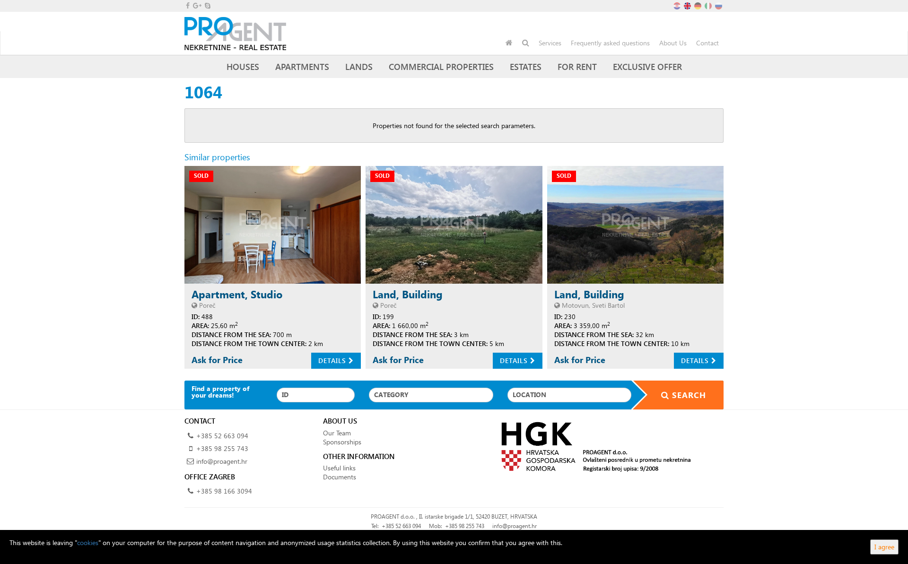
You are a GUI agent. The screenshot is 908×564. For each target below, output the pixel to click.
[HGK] (592, 446)
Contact (707, 42)
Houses (243, 66)
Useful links (339, 467)
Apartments (302, 66)
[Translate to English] (688, 4)
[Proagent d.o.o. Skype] (206, 5)
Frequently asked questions (610, 42)
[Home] (509, 43)
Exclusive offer (647, 66)
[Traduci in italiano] (709, 4)
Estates (525, 66)
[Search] (525, 43)
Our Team (337, 432)
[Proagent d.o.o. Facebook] (187, 5)
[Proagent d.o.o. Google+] (196, 5)
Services (550, 42)
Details (333, 360)
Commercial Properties (441, 66)
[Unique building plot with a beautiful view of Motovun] (635, 225)
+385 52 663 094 (222, 435)
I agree (884, 546)
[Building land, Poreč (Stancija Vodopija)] (454, 225)
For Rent (577, 66)
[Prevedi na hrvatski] (677, 4)
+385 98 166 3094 (224, 490)
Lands (359, 66)
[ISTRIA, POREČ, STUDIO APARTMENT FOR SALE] (272, 225)
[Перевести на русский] (719, 4)
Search (687, 395)
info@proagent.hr (221, 461)
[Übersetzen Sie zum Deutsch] (698, 4)
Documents (339, 476)
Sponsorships (342, 441)
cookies (87, 542)
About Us (673, 42)
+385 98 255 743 (222, 448)
